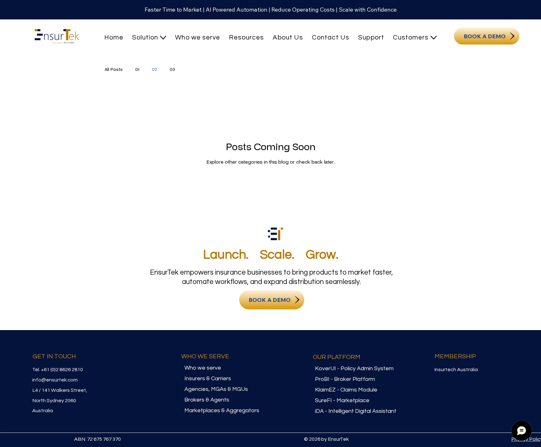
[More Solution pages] (163, 37)
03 (172, 69)
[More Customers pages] (433, 37)
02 (154, 69)
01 (137, 69)
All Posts (114, 69)
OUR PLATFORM (336, 357)
